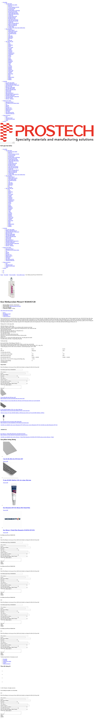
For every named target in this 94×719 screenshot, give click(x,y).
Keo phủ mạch (11, 9)
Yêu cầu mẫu (10, 310)
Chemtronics (10, 54)
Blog (7, 116)
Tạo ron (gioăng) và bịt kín (13, 7)
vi (3, 271)
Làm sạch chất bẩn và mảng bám (12, 96)
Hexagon (10, 48)
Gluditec (10, 49)
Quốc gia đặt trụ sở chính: (6, 381)
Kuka (9, 76)
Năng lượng (10, 37)
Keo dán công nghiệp (10, 82)
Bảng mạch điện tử (9, 93)
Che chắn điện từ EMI (10, 88)
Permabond (10, 61)
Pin (9, 39)
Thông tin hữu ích (6, 316)
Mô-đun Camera (9, 108)
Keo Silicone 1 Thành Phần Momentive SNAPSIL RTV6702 (19, 530)
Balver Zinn (10, 73)
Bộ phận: (2, 375)
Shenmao (10, 69)
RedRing (10, 68)
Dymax (9, 56)
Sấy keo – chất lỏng (10, 98)
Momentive (10, 45)
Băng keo (10, 6)
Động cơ (7, 106)
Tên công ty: (3, 378)
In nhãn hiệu (10, 22)
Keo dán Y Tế (8, 107)
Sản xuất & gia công (10, 112)
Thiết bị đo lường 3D (12, 25)
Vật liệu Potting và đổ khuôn (14, 10)
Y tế (9, 34)
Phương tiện (8, 110)
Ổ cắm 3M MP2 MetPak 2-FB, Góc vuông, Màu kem (17, 480)
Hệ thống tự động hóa (10, 95)
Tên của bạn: (3, 372)
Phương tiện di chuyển (12, 31)
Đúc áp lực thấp (9, 86)
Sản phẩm (5, 659)
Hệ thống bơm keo (12, 17)
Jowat (9, 57)
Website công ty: (4, 379)
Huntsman (10, 50)
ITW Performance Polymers (15, 306)
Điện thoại (10, 38)
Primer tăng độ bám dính (13, 20)
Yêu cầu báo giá (4, 310)
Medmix (10, 79)
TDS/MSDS (5, 315)
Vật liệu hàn (10, 15)
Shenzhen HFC (11, 53)
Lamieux (10, 72)
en (3, 270)
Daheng (9, 78)
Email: (2, 373)
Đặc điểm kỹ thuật (6, 313)
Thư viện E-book (9, 117)
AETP (9, 63)
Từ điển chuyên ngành (10, 119)
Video (7, 120)
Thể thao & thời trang (10, 113)
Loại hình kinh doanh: (5, 382)
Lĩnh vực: (3, 377)
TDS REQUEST (4, 362)
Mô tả (4, 312)
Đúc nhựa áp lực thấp (12, 11)
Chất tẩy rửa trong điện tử (13, 23)
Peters (9, 74)
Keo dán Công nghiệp (12, 4)
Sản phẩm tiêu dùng (12, 33)
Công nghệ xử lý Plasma (13, 19)
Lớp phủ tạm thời (9, 97)
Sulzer (9, 43)
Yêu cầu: (2, 388)
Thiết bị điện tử (11, 30)
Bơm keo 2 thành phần (10, 87)
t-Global (10, 65)
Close (2, 563)
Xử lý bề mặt (8, 91)
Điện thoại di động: (5, 374)
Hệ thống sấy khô (11, 18)
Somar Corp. (10, 70)
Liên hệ (4, 121)
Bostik (9, 46)
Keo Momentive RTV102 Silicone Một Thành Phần (16, 507)
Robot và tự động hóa (12, 24)
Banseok (10, 62)
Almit (9, 64)
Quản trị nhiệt (8, 90)
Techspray (10, 51)
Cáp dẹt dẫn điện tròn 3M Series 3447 (13, 459)
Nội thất (7, 105)
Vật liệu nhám (11, 26)
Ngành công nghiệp (7, 661)
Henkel (9, 55)
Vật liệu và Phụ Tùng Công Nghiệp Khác (16, 27)
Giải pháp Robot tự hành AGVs (12, 94)
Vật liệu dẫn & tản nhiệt (13, 12)
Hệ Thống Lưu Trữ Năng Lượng (12, 103)
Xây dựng (8, 111)
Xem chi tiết (5, 461)
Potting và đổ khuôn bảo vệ (11, 83)
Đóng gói (10, 40)
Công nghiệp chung (12, 32)
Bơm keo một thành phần (11, 89)
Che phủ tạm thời (11, 8)
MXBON (10, 59)
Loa (6, 104)
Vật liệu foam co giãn (12, 16)
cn (3, 272)
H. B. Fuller (10, 47)
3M (9, 42)
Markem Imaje (11, 77)
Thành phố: (3, 384)
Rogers (9, 58)
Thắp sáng (10, 35)
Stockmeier (10, 71)
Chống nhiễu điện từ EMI (13, 14)
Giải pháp (5, 660)
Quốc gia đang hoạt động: (6, 383)
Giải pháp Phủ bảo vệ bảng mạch (12, 85)
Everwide (10, 66)
